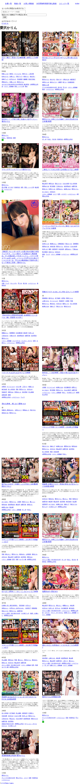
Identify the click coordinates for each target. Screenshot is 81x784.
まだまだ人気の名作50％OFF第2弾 (12, 84)
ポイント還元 (46, 559)
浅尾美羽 (55, 249)
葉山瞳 (11, 507)
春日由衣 (4, 389)
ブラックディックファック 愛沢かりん (16, 169)
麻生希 (25, 333)
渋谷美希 (61, 249)
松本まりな (5, 76)
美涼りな (51, 252)
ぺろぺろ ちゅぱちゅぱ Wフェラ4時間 (16, 373)
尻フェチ (45, 507)
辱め (26, 86)
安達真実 (20, 79)
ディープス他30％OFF (49, 717)
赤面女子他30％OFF (8, 724)
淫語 (67, 717)
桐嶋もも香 (45, 85)
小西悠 (19, 502)
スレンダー (13, 283)
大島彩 (67, 301)
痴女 (43, 89)
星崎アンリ (5, 79)
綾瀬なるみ (67, 189)
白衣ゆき (52, 192)
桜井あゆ (74, 446)
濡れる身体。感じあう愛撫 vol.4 (14, 404)
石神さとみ (52, 189)
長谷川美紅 (31, 79)
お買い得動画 (29, 3)
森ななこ (65, 499)
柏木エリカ (53, 82)
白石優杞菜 (19, 333)
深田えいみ (45, 82)
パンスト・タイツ (26, 341)
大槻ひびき (12, 335)
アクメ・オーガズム (57, 612)
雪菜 (71, 301)
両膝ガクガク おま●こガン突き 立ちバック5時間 (60, 292)
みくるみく (45, 192)
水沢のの (66, 246)
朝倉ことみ (5, 74)
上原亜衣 (28, 554)
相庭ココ (31, 386)
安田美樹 (21, 605)
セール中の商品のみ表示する (13, 8)
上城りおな (45, 301)
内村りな (25, 74)
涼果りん (12, 76)
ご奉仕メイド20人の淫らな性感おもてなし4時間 (60, 169)
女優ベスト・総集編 (70, 612)
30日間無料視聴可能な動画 (46, 3)
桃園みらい (5, 333)
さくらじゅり (54, 301)
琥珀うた (26, 76)
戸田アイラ (19, 76)
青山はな (12, 718)
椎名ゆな (52, 303)
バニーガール (16, 341)
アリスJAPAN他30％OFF (49, 87)
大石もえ (28, 605)
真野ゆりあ (45, 186)
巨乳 (59, 194)
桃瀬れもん (53, 244)
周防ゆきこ (5, 82)
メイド (55, 194)
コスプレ (47, 612)
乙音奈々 (31, 713)
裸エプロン (19, 778)
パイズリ (64, 194)
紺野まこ (74, 387)
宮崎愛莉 (75, 244)
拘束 (17, 559)
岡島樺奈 (45, 298)
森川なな (51, 298)
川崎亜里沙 (61, 244)
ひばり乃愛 (17, 716)
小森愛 (60, 82)
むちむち (5, 23)
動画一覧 (17, 3)
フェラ (7, 283)
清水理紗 (25, 392)
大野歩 (63, 298)
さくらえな (17, 74)
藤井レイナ (66, 303)
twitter (77, 3)
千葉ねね (75, 249)
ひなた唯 (18, 386)
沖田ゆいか (17, 392)
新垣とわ (45, 189)
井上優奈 (31, 392)
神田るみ (51, 183)
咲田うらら (69, 298)
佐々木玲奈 (73, 183)
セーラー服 (22, 559)
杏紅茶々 (32, 76)
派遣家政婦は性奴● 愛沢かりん (13, 755)
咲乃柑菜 (52, 186)
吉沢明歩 (34, 335)
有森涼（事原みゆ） (8, 410)
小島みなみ (66, 79)
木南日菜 (52, 246)
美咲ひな (29, 504)
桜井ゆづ (75, 499)
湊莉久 (11, 74)
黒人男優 (4, 187)
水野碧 (4, 386)
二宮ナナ (25, 386)
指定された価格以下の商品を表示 (14, 15)
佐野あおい (59, 189)
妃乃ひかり (12, 79)
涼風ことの (12, 82)
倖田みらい (5, 608)
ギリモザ (11, 187)
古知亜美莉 (71, 82)
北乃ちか (57, 608)
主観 (3, 283)
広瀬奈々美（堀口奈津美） (10, 605)
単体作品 (9, 138)
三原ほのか (59, 186)
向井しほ (45, 249)
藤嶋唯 (25, 79)
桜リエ (65, 82)
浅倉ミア (52, 306)
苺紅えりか (58, 183)
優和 (50, 249)
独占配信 (26, 84)
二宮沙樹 (31, 74)
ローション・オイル (30, 724)
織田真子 (73, 79)
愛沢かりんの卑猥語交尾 (51, 697)
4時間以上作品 (59, 89)
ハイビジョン (50, 89)
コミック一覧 (64, 3)
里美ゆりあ (5, 413)
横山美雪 (45, 183)
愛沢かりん (20, 82)
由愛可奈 (74, 186)
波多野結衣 (67, 186)
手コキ (65, 87)
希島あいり (26, 410)
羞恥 (43, 254)
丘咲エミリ (18, 410)
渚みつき (59, 79)
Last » (12, 783)
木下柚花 (57, 298)
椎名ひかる (67, 306)
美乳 (22, 187)
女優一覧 (8, 3)
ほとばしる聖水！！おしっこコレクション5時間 (20, 591)
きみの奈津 (66, 183)
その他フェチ (71, 392)
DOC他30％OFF (56, 559)
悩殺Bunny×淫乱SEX (50, 591)
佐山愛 (74, 501)
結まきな (52, 79)
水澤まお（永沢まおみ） (16, 608)
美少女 (60, 87)
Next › (7, 783)
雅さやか (33, 410)
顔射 (14, 138)
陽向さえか (34, 718)
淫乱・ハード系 (19, 86)
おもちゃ (4, 726)
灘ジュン (32, 502)
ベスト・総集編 (9, 86)
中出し (4, 138)
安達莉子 (61, 301)
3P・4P (44, 139)
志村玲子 (28, 608)
